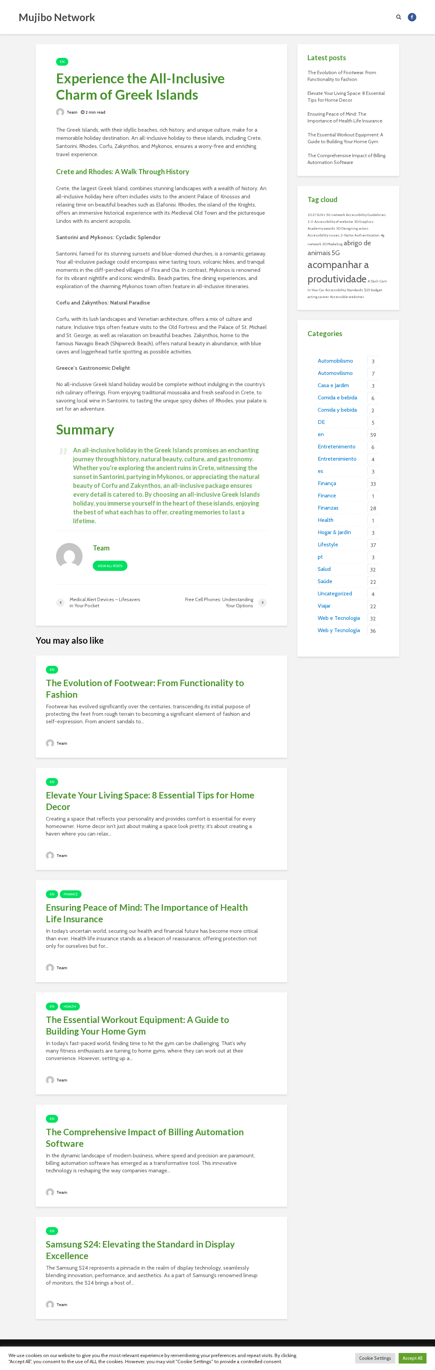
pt (320, 557)
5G (335, 253)
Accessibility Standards (344, 290)
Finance (71, 894)
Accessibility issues (324, 235)
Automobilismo (335, 361)
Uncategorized (335, 593)
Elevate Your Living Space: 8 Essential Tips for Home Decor (150, 801)
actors (363, 228)
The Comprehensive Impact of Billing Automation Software (145, 1137)
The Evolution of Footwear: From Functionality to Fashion (145, 688)
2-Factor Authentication (360, 235)
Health (70, 1006)
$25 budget (373, 290)
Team (71, 112)
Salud (324, 569)
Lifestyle (328, 544)
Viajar (324, 606)
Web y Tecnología (339, 630)
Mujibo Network (57, 17)
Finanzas (328, 508)
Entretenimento (336, 446)
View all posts (110, 566)
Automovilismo (335, 373)
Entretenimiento (337, 459)
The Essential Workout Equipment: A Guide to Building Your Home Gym (137, 1025)
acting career (318, 297)
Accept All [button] (412, 1358)
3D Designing (347, 228)
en (62, 62)
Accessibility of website (333, 221)
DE (321, 422)
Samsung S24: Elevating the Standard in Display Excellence (140, 1250)
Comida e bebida (337, 397)
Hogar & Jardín (334, 532)
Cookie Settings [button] (375, 1358)
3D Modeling (332, 244)
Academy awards (321, 228)
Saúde (325, 581)
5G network (335, 215)
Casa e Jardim (333, 385)
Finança (327, 483)
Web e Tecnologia (339, 618)
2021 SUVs (316, 215)
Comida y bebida (337, 410)
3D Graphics (363, 221)
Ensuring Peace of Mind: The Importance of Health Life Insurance (147, 913)
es (320, 471)
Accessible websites (347, 297)
